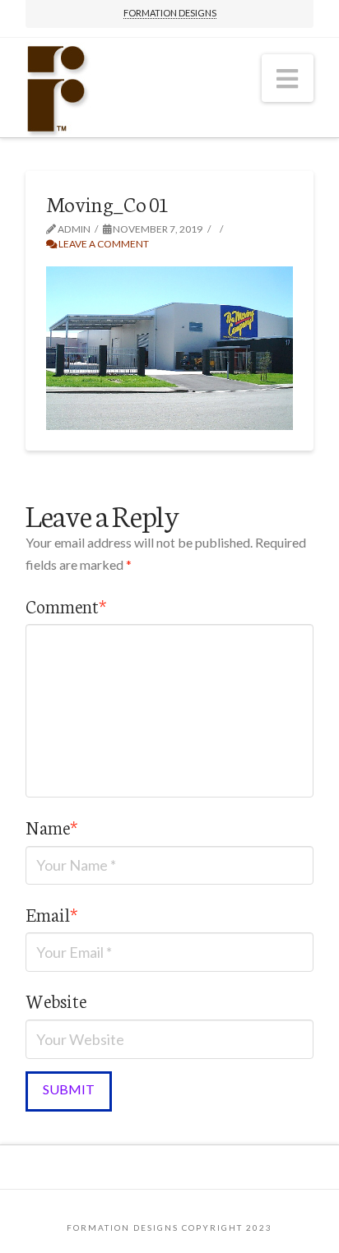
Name (51, 826)
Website (56, 1000)
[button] (288, 78)
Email (51, 914)
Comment (66, 605)
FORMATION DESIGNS (169, 12)
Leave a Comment (103, 244)
